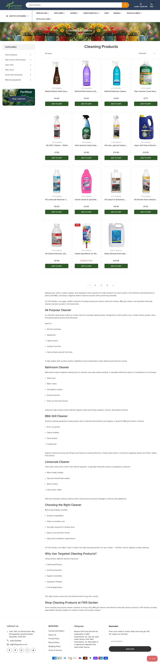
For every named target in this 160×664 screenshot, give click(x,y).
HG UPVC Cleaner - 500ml (57, 145)
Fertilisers (58, 13)
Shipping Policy (54, 646)
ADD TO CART (57, 104)
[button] (151, 5)
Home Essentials (90, 13)
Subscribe (130, 649)
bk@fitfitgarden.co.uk (18, 644)
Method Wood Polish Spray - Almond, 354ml (63, 91)
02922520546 (15, 641)
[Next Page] (113, 285)
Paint (106, 13)
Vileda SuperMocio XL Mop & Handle (90, 253)
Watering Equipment (13, 80)
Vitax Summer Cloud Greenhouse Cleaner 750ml (95, 145)
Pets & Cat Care (43, 19)
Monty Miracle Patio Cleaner (116, 253)
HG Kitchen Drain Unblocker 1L (147, 199)
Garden (73, 13)
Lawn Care (9, 65)
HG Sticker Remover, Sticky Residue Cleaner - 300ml (67, 253)
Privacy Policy (53, 639)
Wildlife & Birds (133, 13)
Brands (117, 13)
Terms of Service (55, 650)
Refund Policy (53, 642)
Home (69, 34)
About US (52, 635)
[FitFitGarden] (14, 4)
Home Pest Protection (14, 75)
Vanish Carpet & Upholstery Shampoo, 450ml (94, 199)
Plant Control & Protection (15, 60)
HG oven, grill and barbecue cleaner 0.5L (121, 145)
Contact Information (56, 631)
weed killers (41, 13)
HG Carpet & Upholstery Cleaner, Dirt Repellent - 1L (125, 199)
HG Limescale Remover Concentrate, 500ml (63, 199)
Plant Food (9, 70)
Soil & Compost (11, 55)
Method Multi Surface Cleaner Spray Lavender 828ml (97, 91)
